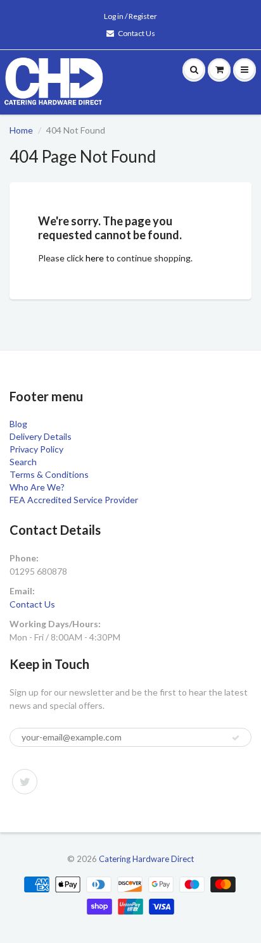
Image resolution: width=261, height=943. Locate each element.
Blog (18, 423)
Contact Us (136, 33)
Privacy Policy (36, 449)
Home (21, 130)
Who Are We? (37, 487)
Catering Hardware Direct (146, 859)
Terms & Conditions (49, 474)
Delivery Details (41, 436)
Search (23, 461)
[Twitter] (24, 781)
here (95, 258)
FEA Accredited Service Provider (74, 499)
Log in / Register (130, 16)
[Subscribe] (235, 738)
